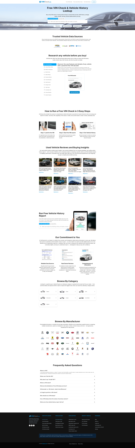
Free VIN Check (45, 419)
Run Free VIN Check (75, 92)
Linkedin (34, 425)
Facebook (30, 425)
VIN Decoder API (98, 425)
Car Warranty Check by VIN (73, 427)
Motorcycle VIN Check (86, 419)
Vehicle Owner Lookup (59, 427)
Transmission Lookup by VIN (74, 423)
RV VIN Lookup (84, 423)
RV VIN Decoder (85, 425)
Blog (96, 419)
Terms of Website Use (73, 443)
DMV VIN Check (45, 425)
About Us (96, 421)
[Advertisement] (67, 104)
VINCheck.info (44, 443)
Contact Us (97, 423)
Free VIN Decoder (69, 1)
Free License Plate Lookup (78, 1)
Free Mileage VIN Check (59, 423)
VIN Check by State (45, 427)
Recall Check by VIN (58, 425)
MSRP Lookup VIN (72, 425)
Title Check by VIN (58, 421)
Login (94, 1)
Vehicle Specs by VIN (72, 419)
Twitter (32, 425)
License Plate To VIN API (99, 427)
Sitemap (96, 429)
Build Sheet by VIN (72, 421)
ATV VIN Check (84, 421)
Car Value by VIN (72, 429)
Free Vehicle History (87, 1)
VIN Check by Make (45, 429)
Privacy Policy (80, 443)
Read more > (41, 172)
